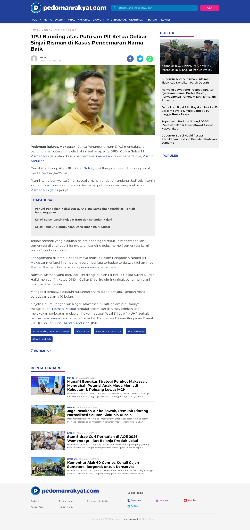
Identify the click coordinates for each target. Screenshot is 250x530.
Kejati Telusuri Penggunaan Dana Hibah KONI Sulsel (72, 227)
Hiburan (151, 19)
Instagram (163, 500)
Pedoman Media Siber (98, 501)
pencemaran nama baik (94, 156)
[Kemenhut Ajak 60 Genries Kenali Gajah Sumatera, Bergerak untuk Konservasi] (48, 466)
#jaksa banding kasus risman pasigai (51, 331)
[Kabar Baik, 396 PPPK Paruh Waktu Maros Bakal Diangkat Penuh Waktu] (189, 55)
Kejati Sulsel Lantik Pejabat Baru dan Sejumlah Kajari (73, 219)
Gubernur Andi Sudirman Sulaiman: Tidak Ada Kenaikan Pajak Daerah (186, 80)
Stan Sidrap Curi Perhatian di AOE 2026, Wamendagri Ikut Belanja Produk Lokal (102, 439)
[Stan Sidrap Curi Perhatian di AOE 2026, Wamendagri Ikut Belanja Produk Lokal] (48, 440)
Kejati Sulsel (83, 168)
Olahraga (136, 19)
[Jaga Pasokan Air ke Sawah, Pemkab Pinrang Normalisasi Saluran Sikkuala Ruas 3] (48, 414)
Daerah (60, 19)
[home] (65, 490)
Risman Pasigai (42, 156)
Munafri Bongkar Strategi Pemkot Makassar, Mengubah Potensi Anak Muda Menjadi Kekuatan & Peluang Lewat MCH (107, 385)
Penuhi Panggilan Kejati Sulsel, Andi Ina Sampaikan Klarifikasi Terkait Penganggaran (85, 210)
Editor (43, 57)
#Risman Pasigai (136, 331)
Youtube (191, 500)
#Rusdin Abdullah (41, 339)
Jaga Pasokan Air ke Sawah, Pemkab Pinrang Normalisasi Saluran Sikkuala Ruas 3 (107, 413)
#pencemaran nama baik (108, 331)
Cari (209, 7)
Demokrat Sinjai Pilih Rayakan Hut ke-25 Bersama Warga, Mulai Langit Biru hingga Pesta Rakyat (190, 111)
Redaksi (165, 19)
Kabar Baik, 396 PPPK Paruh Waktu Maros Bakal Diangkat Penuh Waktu (187, 67)
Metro (48, 19)
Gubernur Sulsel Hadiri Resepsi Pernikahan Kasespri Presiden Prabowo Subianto (189, 139)
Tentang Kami (66, 501)
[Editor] (35, 58)
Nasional (84, 19)
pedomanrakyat (130, 519)
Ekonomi (98, 19)
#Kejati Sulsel (82, 331)
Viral (71, 19)
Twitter (134, 506)
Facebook (135, 500)
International (117, 19)
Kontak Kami (37, 507)
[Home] (68, 7)
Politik (36, 19)
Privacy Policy (66, 507)
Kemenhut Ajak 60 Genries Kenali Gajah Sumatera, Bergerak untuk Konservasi (103, 465)
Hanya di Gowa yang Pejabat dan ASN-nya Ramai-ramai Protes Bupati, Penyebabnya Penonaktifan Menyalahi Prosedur (189, 95)
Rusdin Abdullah (76, 323)
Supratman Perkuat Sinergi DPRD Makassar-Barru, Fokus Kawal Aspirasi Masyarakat (188, 125)
